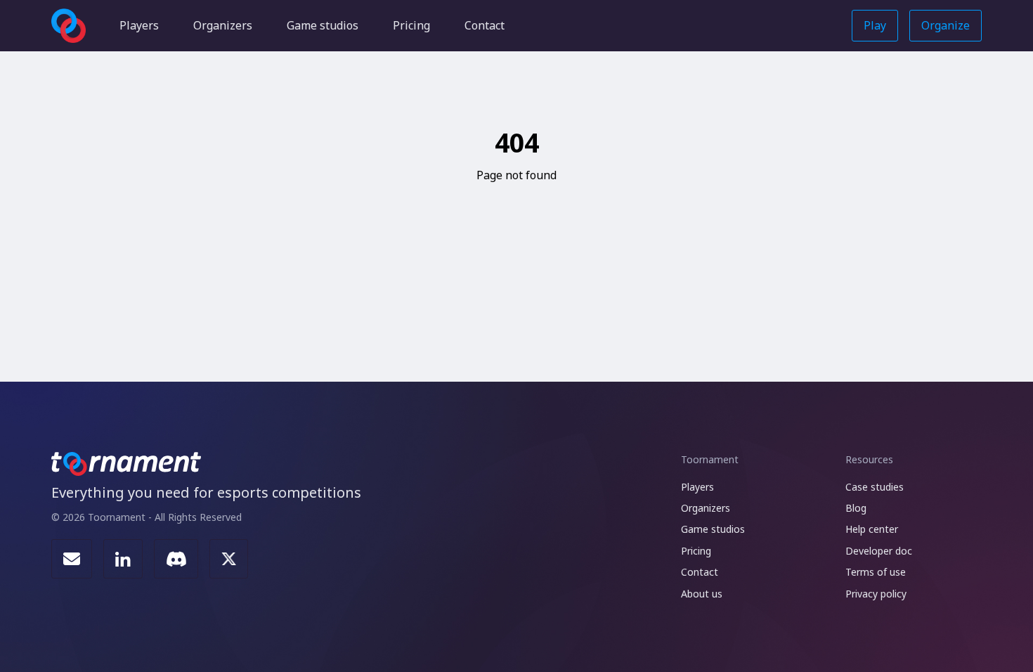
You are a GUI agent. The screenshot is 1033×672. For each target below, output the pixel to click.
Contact (484, 25)
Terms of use (875, 572)
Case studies (874, 486)
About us (701, 593)
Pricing (411, 25)
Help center (871, 529)
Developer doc (878, 550)
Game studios (322, 25)
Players (139, 25)
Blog (855, 508)
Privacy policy (876, 593)
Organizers (222, 25)
